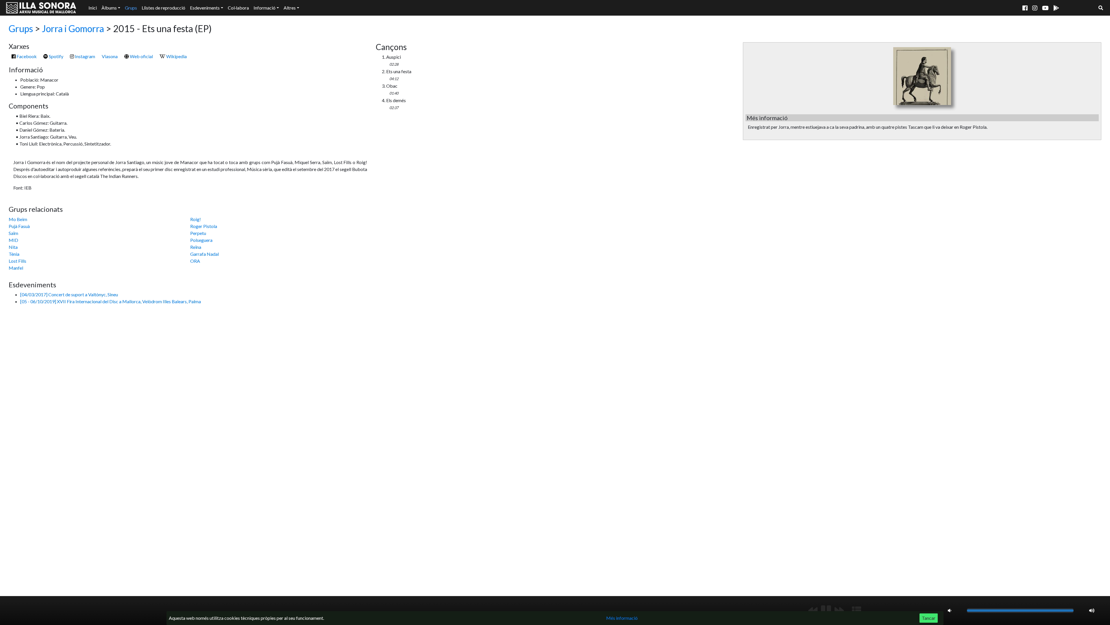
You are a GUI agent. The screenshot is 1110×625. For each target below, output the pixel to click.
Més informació (622, 618)
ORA (195, 261)
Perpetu (198, 233)
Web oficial (141, 56)
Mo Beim (18, 219)
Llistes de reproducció (163, 7)
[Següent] (839, 610)
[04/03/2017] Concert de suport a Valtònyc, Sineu (69, 294)
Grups (131, 7)
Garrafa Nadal (204, 254)
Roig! (195, 219)
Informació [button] (264, 7)
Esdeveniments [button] (205, 7)
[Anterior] (812, 610)
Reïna (195, 247)
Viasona (110, 56)
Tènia (14, 254)
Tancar (928, 618)
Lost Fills (17, 261)
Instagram (84, 56)
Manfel (16, 268)
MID (13, 240)
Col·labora (238, 7)
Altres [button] (290, 7)
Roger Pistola (203, 226)
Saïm (13, 233)
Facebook (26, 56)
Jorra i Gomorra (73, 28)
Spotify (55, 56)
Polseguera (201, 240)
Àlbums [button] (109, 7)
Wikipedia (176, 56)
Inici (92, 7)
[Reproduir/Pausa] (826, 610)
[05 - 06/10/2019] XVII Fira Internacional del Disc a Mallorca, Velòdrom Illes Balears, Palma (110, 301)
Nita (13, 247)
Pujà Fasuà (19, 226)
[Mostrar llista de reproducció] (856, 610)
